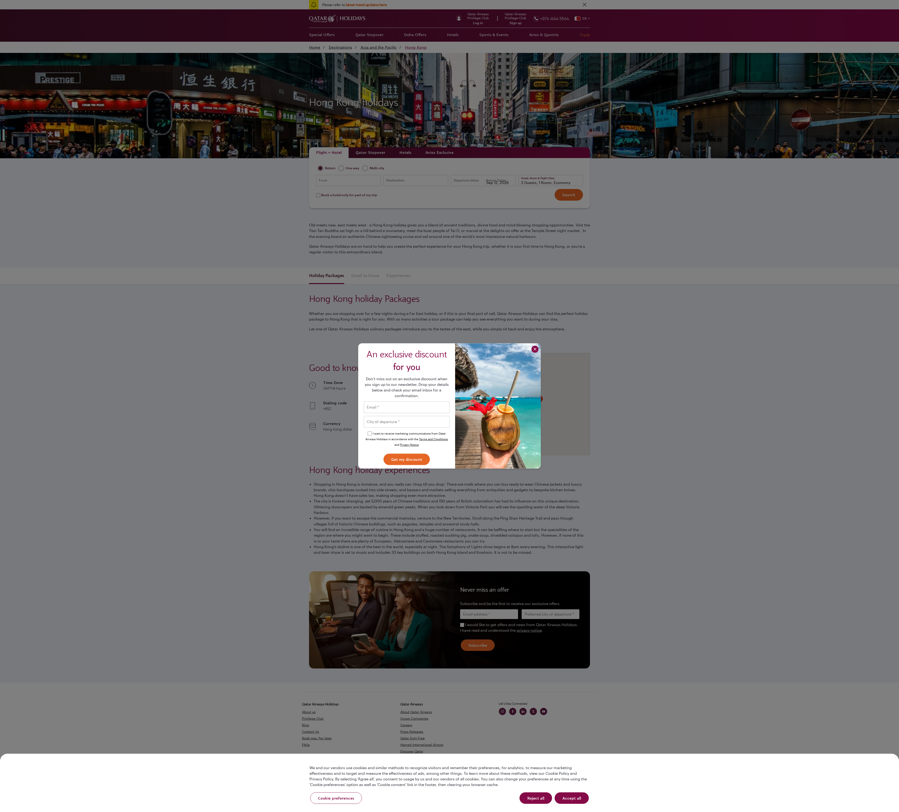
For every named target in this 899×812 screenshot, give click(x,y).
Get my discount (406, 459)
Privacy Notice (409, 444)
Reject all (535, 798)
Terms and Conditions (433, 439)
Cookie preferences (336, 798)
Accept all (571, 798)
